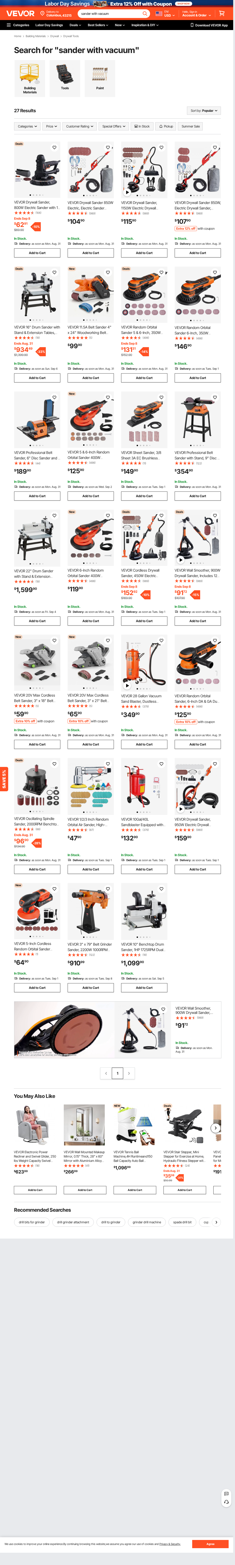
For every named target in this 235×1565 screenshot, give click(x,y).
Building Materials (36, 36)
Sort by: (196, 110)
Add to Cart (37, 253)
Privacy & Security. (170, 1544)
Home (17, 36)
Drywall (54, 36)
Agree (211, 1544)
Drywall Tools (71, 36)
